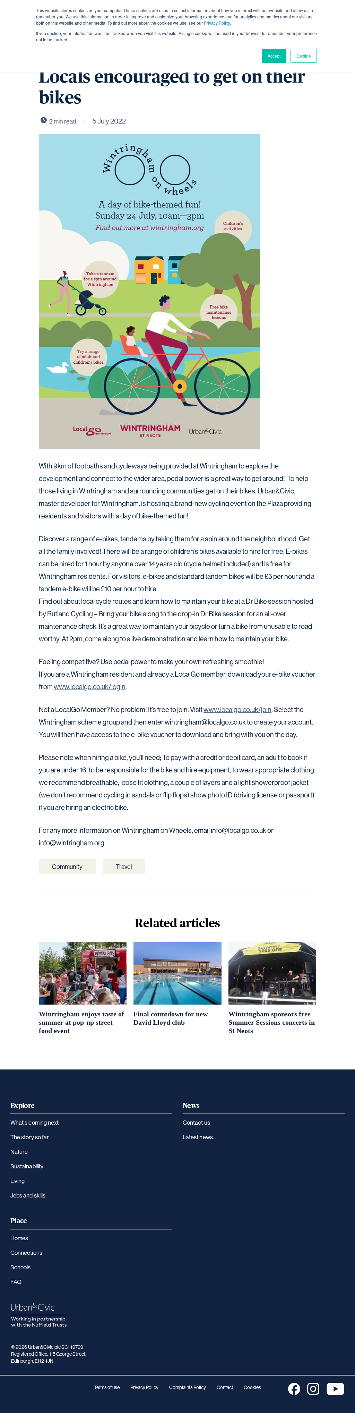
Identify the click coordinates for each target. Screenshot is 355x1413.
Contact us (196, 1122)
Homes (19, 1238)
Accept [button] (274, 56)
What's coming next (34, 1122)
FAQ (15, 1281)
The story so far (29, 1137)
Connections (26, 1252)
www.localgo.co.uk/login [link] (89, 686)
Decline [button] (303, 56)
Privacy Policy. (217, 23)
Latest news (198, 1137)
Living (17, 1180)
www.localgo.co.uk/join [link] (237, 709)
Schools (20, 1267)
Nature (19, 1151)
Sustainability (26, 1166)
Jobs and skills (27, 1195)
